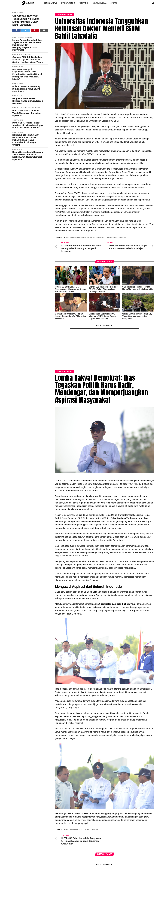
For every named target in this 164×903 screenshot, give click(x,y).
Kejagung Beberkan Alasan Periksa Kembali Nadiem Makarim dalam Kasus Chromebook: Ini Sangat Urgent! (25, 140)
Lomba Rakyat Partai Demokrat (85, 805)
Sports (113, 3)
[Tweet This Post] (25, 30)
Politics (100, 237)
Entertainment (68, 3)
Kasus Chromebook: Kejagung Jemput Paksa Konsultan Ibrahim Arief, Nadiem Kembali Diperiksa (27, 156)
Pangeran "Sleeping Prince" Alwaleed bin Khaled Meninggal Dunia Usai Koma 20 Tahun (27, 125)
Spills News (27, 37)
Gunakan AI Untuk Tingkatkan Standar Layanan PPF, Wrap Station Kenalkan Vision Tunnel (27, 59)
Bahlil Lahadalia (78, 237)
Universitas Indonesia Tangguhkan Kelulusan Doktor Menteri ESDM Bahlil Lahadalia (25, 20)
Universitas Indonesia (116, 237)
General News (50, 3)
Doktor (91, 237)
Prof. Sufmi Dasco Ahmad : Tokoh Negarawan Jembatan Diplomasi (26, 113)
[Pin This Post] (35, 30)
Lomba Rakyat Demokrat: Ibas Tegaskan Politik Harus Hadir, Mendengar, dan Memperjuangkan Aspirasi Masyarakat (27, 45)
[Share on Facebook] (16, 30)
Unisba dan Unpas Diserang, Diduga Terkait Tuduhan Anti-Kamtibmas (26, 88)
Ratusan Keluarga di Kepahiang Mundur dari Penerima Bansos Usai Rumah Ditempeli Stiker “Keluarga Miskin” (27, 74)
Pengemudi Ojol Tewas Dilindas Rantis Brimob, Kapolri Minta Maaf (27, 101)
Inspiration (84, 3)
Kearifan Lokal (99, 3)
